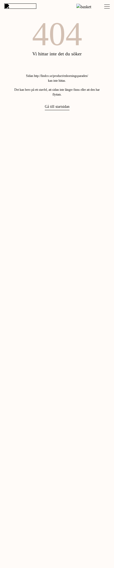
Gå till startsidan (57, 107)
